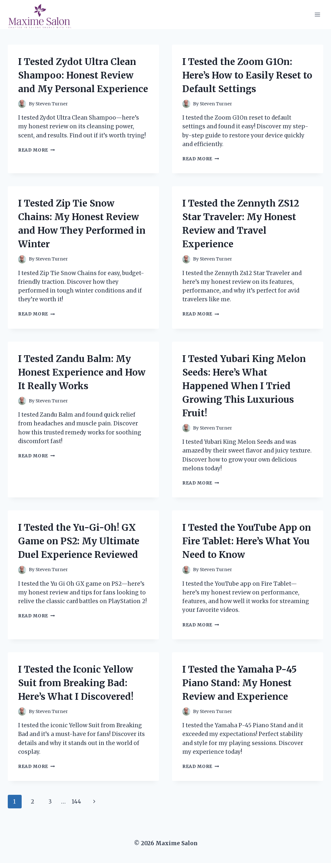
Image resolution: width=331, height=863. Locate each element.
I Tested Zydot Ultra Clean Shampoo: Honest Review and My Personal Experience (83, 75)
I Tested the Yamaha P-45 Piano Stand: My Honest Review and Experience (239, 683)
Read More (36, 150)
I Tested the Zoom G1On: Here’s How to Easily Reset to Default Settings (247, 75)
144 (76, 801)
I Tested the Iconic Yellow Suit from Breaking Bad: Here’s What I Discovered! (75, 683)
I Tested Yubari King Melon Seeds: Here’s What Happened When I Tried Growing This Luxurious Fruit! (244, 386)
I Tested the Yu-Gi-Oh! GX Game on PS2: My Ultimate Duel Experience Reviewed (78, 541)
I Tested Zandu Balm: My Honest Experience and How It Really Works (81, 372)
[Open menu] (317, 14)
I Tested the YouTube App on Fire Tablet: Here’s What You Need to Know (246, 541)
